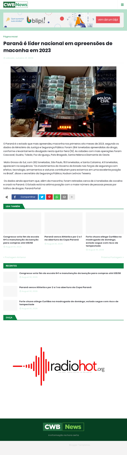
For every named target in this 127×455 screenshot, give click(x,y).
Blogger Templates (79, 445)
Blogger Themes (59, 445)
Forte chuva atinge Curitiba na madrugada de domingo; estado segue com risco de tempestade (104, 241)
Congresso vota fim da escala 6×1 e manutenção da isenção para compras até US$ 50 (21, 239)
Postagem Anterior (15, 257)
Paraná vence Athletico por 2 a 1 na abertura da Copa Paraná (63, 238)
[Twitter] (42, 197)
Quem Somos (54, 450)
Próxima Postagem (111, 257)
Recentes (11, 265)
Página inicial (10, 36)
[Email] (64, 197)
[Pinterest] (49, 197)
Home (39, 450)
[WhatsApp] (57, 197)
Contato (70, 450)
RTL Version (85, 450)
